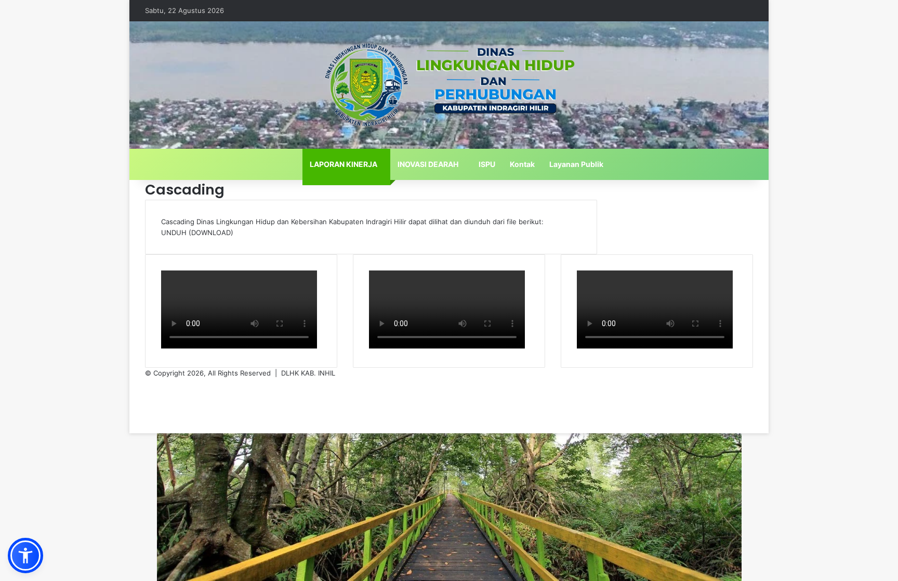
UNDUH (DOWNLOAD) (197, 232)
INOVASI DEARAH (428, 164)
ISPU (487, 164)
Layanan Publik (576, 164)
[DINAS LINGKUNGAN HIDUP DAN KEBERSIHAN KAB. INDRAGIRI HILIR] (449, 85)
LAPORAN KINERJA (343, 164)
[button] (25, 555)
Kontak (522, 164)
